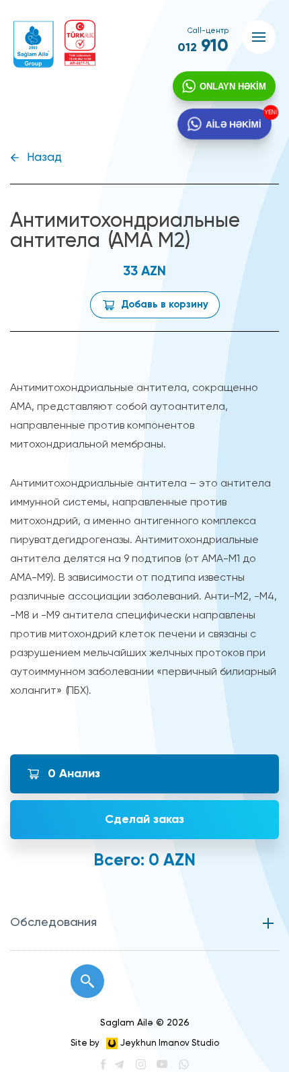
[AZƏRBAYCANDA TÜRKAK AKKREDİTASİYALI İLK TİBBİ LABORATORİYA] (80, 42)
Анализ (74, 774)
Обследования (53, 923)
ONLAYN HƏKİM (233, 86)
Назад (44, 158)
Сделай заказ (144, 820)
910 (203, 46)
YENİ (269, 113)
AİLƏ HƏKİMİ (232, 123)
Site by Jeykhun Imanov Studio (145, 1043)
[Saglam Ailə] (33, 44)
